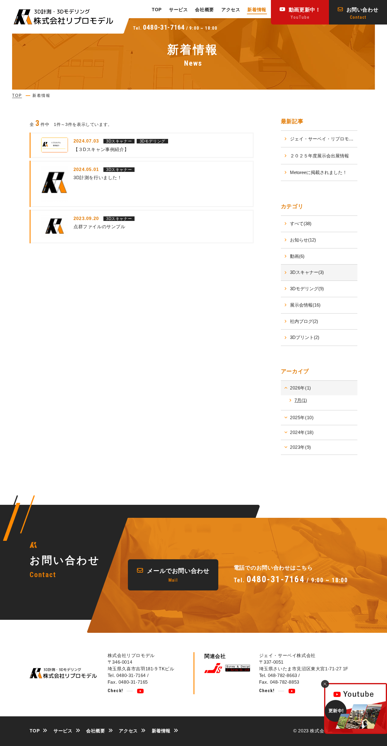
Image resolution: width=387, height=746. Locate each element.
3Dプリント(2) (304, 337)
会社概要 (204, 9)
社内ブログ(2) (304, 321)
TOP (157, 9)
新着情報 (256, 9)
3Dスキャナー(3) (307, 272)
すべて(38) (300, 223)
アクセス (230, 9)
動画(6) (297, 256)
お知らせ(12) (303, 239)
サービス (178, 9)
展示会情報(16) (305, 304)
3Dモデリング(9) (307, 288)
